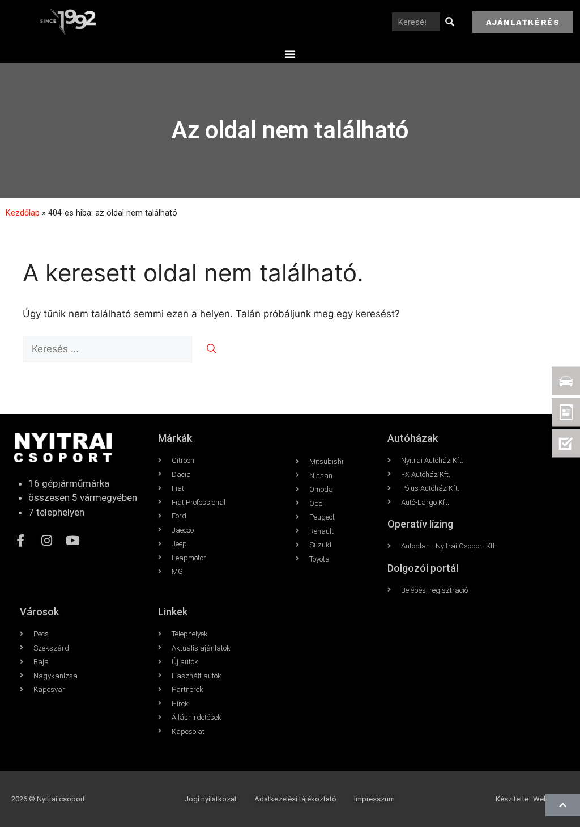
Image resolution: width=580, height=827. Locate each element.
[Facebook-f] (20, 540)
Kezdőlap (23, 213)
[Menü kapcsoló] (290, 54)
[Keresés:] (109, 349)
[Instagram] (46, 540)
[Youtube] (72, 540)
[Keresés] (449, 21)
